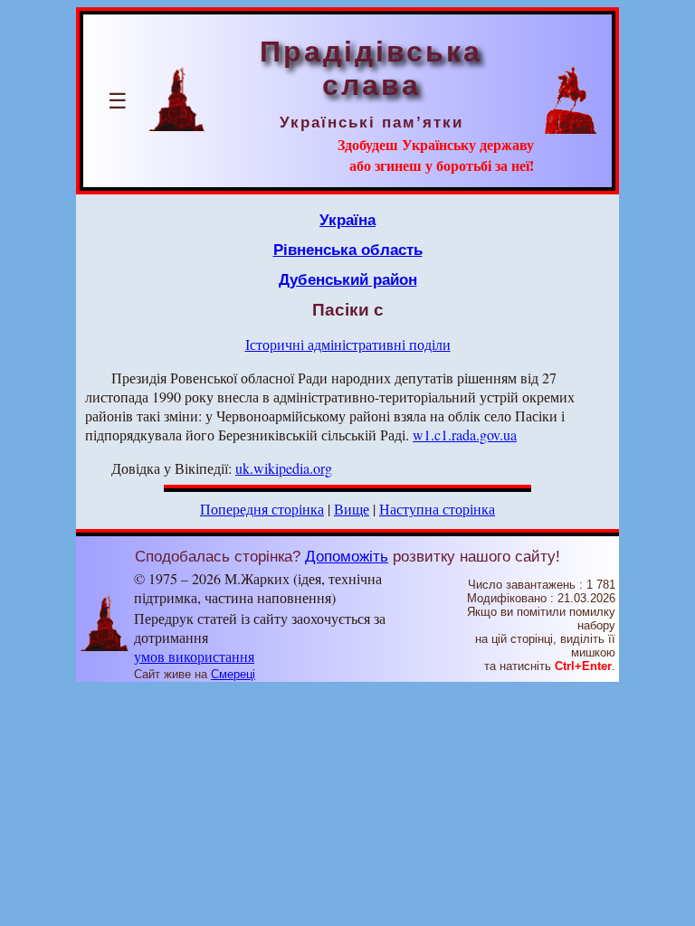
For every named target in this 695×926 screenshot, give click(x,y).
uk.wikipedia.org (283, 467)
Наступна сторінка (437, 508)
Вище (351, 508)
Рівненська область (348, 250)
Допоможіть (346, 556)
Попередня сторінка (262, 508)
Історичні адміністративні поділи (348, 344)
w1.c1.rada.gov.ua (465, 434)
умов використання (194, 656)
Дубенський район (348, 279)
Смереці (233, 674)
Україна (347, 220)
